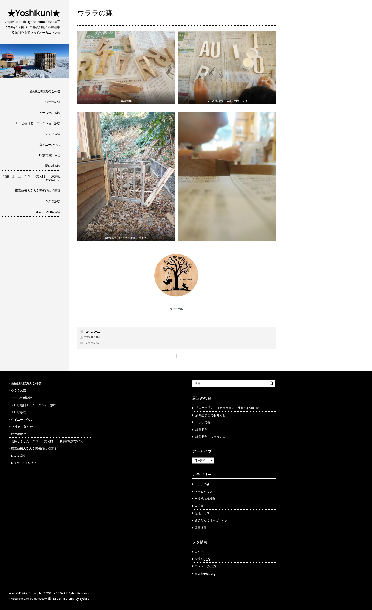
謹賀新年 (201, 429)
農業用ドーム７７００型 (256, 356)
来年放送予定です (93, 356)
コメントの (205, 566)
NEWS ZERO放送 (47, 212)
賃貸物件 (201, 528)
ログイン (201, 552)
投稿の (202, 559)
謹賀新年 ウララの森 (210, 437)
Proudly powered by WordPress (28, 598)
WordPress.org (205, 573)
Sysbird (85, 598)
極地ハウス (202, 513)
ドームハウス (204, 491)
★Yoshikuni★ (33, 12)
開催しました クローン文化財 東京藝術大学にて (31, 178)
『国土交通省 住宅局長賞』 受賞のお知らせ (227, 408)
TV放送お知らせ (49, 155)
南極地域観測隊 (205, 498)
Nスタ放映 (53, 201)
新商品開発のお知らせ (210, 415)
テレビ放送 (52, 134)
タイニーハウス (49, 144)
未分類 (199, 506)
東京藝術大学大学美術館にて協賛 (37, 190)
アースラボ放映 (49, 113)
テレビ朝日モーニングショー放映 (37, 123)
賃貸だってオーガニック (211, 520)
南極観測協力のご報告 (45, 91)
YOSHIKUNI (92, 337)
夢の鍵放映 (52, 166)
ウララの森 (52, 102)
